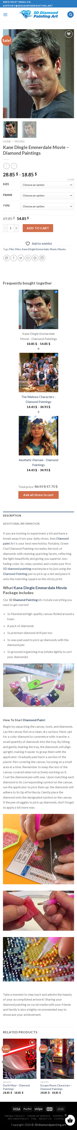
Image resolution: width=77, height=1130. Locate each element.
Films (18, 249)
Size (6, 184)
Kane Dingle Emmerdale (35, 249)
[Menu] (5, 14)
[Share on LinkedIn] (42, 258)
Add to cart (38, 228)
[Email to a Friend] (28, 258)
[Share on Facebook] (13, 258)
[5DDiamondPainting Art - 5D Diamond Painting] (38, 14)
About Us (45, 1118)
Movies (20, 141)
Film (11, 249)
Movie (53, 249)
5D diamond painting (17, 568)
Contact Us (62, 1118)
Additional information (21, 523)
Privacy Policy (15, 1115)
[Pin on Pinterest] (35, 258)
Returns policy (18, 1118)
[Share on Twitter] (21, 258)
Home (7, 141)
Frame (7, 195)
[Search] (70, 14)
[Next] (67, 74)
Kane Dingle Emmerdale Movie (40, 587)
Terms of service (39, 1115)
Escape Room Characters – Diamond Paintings (56, 1087)
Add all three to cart (38, 495)
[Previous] (9, 74)
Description (12, 515)
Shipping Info (62, 1115)
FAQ (34, 1118)
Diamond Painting (15, 574)
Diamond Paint (34, 720)
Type (6, 205)
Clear (70, 179)
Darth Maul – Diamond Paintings (16, 1087)
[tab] (38, 516)
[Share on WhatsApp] (6, 258)
